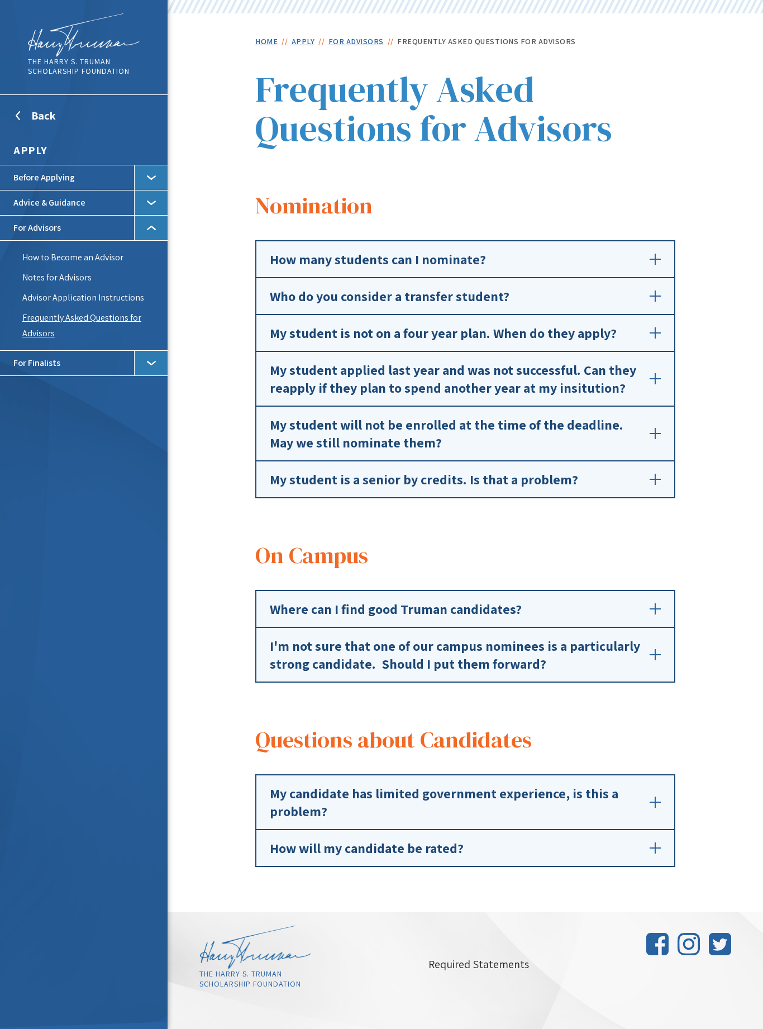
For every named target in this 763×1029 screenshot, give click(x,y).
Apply (30, 150)
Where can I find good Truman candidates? (396, 609)
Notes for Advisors (57, 277)
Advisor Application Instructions (83, 297)
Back (57, 122)
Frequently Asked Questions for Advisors (81, 325)
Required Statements (478, 964)
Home (266, 41)
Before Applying (44, 177)
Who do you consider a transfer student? (389, 296)
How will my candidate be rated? (367, 848)
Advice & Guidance (49, 202)
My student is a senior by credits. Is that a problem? (424, 479)
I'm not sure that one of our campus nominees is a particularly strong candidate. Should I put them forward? (455, 655)
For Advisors (37, 228)
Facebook (657, 944)
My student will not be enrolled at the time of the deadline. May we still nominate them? (446, 433)
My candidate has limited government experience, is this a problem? (444, 802)
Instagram (689, 944)
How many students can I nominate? (378, 259)
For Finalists (36, 363)
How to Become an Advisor (72, 257)
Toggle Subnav (151, 177)
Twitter (720, 944)
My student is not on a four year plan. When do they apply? (443, 333)
